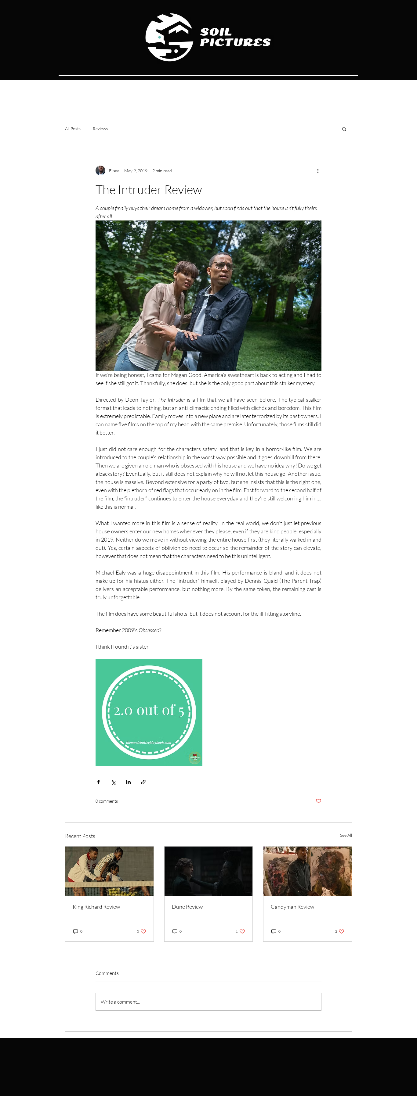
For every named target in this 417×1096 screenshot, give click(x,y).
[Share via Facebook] (98, 782)
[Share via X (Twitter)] (113, 782)
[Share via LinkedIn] (128, 782)
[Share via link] (143, 782)
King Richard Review (96, 906)
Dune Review (187, 906)
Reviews (100, 128)
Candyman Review (292, 906)
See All (346, 835)
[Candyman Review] (307, 871)
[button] (344, 128)
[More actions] (317, 170)
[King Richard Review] (109, 871)
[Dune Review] (209, 871)
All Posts (73, 128)
